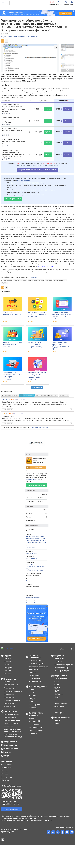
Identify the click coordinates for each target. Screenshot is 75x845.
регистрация (33, 427)
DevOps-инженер (61, 668)
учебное (16, 280)
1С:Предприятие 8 (32, 559)
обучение (5, 283)
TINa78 (7, 399)
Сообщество (9, 706)
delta (6, 413)
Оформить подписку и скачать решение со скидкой (37, 170)
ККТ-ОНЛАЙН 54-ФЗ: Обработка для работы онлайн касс (37, 314)
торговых (49, 280)
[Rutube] (72, 832)
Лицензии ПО (34, 721)
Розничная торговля (39, 540)
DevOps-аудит (10, 717)
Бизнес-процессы (36, 664)
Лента (6, 665)
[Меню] (3, 3)
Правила (4, 771)
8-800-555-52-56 (8, 801)
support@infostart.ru (10, 804)
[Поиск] (8, 3)
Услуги (32, 699)
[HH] (58, 832)
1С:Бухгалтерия (60, 679)
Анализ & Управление (35, 656)
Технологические (36, 730)
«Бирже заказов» (23, 180)
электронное (8, 280)
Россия (28, 581)
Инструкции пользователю (35, 536)
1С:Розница (58, 694)
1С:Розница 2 (30, 564)
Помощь (4, 774)
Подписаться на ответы (10, 395)
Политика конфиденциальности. (40, 821)
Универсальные (60, 703)
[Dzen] (62, 832)
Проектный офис (62, 717)
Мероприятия (10, 742)
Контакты (5, 780)
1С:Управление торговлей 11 (35, 570)
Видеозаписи (10, 745)
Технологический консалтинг (11, 725)
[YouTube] (67, 832)
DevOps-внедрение (12, 720)
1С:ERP (57, 682)
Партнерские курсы (62, 671)
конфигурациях (58, 280)
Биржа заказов (11, 749)
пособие (23, 280)
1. (2, 399)
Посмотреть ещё (37, 387)
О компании (6, 762)
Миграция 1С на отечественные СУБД (13, 735)
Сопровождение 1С (38, 686)
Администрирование (12, 700)
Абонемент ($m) (31, 603)
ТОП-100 (7, 671)
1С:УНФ (57, 688)
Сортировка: (46, 395)
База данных (9, 697)
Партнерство (34, 705)
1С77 (56, 709)
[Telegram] (48, 832)
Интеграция (9, 703)
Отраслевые (34, 724)
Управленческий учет (33, 597)
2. (2, 413)
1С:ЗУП (57, 697)
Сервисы (32, 696)
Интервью (8, 668)
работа (41, 280)
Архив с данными (31, 553)
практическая (32, 280)
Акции (31, 689)
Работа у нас (6, 777)
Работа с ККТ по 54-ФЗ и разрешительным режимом (12, 344)
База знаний (10, 679)
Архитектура (34, 678)
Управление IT (35, 675)
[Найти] (72, 649)
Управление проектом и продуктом (38, 668)
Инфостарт (33, 277)
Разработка (9, 694)
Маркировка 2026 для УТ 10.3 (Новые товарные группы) (36, 344)
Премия (7, 674)
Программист (59, 658)
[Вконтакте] (53, 832)
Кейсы (31, 702)
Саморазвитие (35, 681)
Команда (32, 672)
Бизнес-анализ (35, 661)
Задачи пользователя (13, 691)
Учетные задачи (10, 688)
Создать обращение (11, 809)
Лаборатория (10, 711)
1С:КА (56, 685)
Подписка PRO (10, 682)
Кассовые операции (32, 538)
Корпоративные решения (36, 714)
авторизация (43, 427)
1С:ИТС (32, 692)
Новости (7, 658)
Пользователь (30, 548)
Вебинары (33, 708)
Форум (7, 752)
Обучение (59, 655)
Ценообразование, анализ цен (36, 542)
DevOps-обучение (11, 714)
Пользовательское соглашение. (14, 821)
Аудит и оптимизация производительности (12, 730)
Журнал (8, 655)
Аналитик (58, 661)
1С (65, 280)
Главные (7, 661)
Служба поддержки (12, 786)
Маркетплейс (60, 676)
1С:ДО (56, 700)
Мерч (6, 755)
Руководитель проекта (63, 665)
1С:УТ (56, 691)
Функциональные (11, 685)
